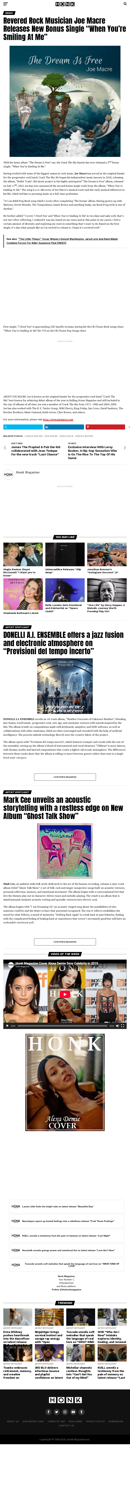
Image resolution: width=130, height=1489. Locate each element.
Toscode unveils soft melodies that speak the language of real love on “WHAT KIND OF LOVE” (72, 1265)
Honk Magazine (27, 472)
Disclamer (75, 1421)
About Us (13, 1421)
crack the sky (34, 436)
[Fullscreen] (122, 1025)
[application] (65, 994)
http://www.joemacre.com (58, 419)
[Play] (7, 1025)
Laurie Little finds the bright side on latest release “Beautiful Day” (58, 1206)
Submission (116, 1421)
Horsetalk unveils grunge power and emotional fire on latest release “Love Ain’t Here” (68, 1250)
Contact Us (66, 1425)
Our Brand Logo (33, 1421)
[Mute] (117, 1025)
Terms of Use (56, 1421)
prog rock (67, 436)
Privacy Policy (95, 1421)
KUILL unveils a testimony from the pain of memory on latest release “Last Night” (66, 1235)
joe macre (52, 436)
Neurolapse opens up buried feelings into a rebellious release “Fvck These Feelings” (68, 1221)
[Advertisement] (65, 365)
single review (84, 436)
